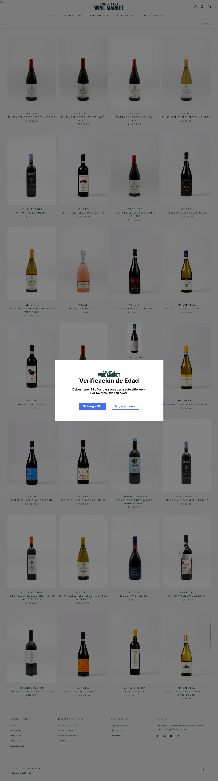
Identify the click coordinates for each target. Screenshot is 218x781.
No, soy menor (125, 406)
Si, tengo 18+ (92, 406)
